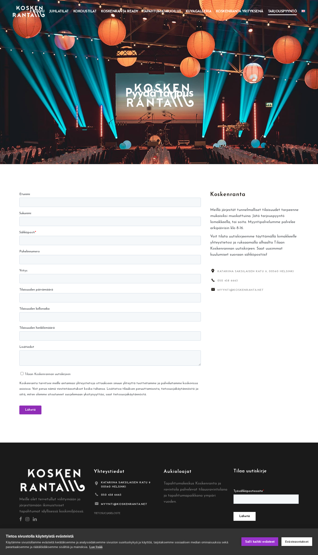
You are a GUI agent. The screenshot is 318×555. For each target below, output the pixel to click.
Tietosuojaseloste (107, 513)
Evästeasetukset (296, 541)
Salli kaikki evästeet (259, 541)
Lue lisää (95, 547)
